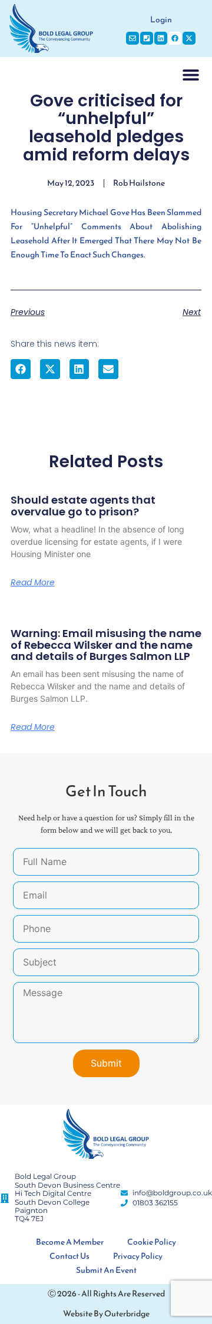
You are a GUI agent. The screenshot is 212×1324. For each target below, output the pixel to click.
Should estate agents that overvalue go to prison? (83, 505)
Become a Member (70, 1242)
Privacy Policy (138, 1256)
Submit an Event (106, 1270)
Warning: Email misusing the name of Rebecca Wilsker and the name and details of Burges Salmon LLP (106, 645)
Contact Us (69, 1256)
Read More (33, 582)
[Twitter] (189, 38)
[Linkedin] (160, 38)
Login (161, 20)
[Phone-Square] (146, 38)
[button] (190, 74)
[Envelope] (132, 38)
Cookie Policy (151, 1242)
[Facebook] (174, 38)
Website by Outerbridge (106, 1314)
